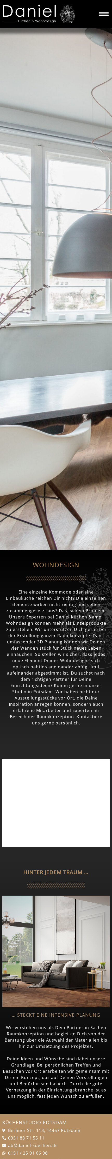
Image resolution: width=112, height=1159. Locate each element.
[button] (11, 802)
